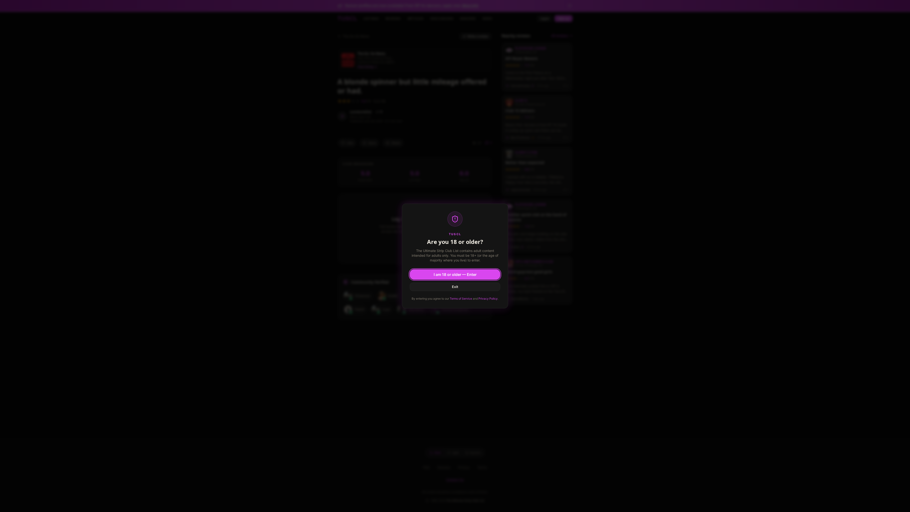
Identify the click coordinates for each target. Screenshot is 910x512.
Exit (455, 287)
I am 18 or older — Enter (455, 274)
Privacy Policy (488, 298)
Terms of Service (461, 298)
